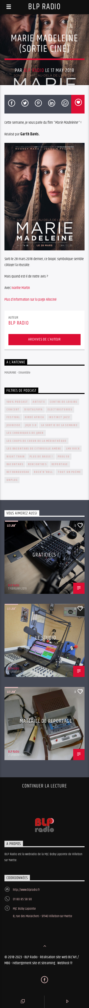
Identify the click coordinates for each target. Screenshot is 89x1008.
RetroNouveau (17, 472)
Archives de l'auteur (44, 339)
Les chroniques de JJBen (25, 433)
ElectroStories (59, 409)
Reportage (59, 464)
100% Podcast (17, 401)
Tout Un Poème (69, 472)
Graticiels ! (46, 555)
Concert (13, 409)
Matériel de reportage (46, 721)
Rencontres (37, 464)
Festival (13, 417)
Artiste (39, 401)
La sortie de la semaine (59, 425)
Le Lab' (11, 525)
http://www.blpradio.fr (26, 890)
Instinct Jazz (59, 417)
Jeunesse (13, 425)
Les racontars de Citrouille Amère (33, 448)
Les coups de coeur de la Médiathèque (36, 441)
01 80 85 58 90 (22, 899)
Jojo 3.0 (31, 425)
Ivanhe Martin (21, 288)
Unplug (12, 480)
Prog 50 (63, 456)
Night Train (15, 456)
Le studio (45, 638)
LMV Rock (73, 448)
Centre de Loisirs (63, 401)
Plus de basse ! (41, 456)
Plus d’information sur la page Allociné (30, 299)
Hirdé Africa (34, 417)
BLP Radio (44, 6)
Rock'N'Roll (43, 472)
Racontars (14, 464)
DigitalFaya (33, 409)
